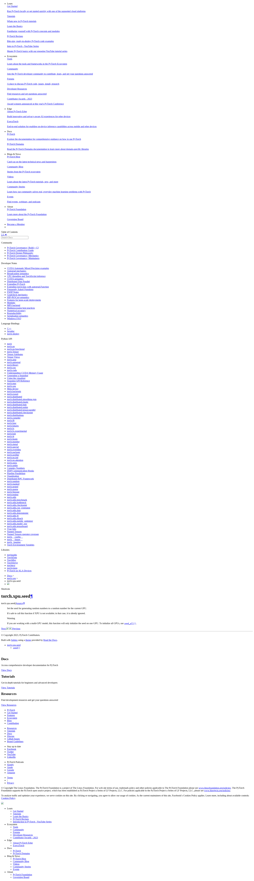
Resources (12, 728)
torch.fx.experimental (17, 431)
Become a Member (16, 224)
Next (3, 628)
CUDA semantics (15, 279)
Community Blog (21, 861)
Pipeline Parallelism (16, 473)
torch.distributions (15, 415)
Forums (16, 832)
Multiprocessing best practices (21, 308)
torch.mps (11, 383)
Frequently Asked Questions (20, 289)
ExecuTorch (18, 845)
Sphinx (14, 640)
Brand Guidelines (15, 741)
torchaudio (12, 555)
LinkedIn (11, 757)
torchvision (12, 568)
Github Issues (13, 739)
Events (16, 869)
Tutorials (11, 731)
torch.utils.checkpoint (17, 505)
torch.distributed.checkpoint (20, 412)
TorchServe (12, 563)
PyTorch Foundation (22, 874)
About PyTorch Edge (23, 843)
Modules (11, 302)
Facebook (11, 749)
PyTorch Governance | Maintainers (23, 258)
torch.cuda (12, 370)
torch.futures (13, 426)
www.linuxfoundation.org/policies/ (215, 788)
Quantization (13, 476)
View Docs (6, 670)
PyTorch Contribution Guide (20, 250)
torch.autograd (13, 362)
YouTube (11, 754)
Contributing (13, 723)
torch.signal (12, 444)
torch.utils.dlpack (15, 518)
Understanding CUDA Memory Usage (25, 373)
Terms (10, 777)
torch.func (11, 423)
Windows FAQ (14, 318)
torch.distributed (14, 396)
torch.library (12, 365)
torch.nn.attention (15, 460)
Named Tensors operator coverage (23, 534)
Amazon (11, 772)
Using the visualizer (16, 378)
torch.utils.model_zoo (17, 523)
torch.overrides (14, 449)
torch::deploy (13, 334)
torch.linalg (12, 439)
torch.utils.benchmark (17, 500)
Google (10, 770)
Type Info (11, 529)
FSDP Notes (13, 292)
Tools (15, 827)
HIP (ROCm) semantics (18, 297)
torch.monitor (13, 441)
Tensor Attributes (15, 354)
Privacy (10, 783)
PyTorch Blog (19, 858)
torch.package (13, 452)
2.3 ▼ (4, 234)
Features (11, 715)
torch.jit (10, 436)
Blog (9, 720)
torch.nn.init (12, 457)
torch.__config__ (15, 537)
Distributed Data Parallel (18, 281)
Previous (16, 628)
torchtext (11, 565)
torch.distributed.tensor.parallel (21, 410)
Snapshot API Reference (18, 381)
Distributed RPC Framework (20, 478)
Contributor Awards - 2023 (25, 837)
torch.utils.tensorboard (17, 526)
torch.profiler (13, 455)
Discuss (10, 736)
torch (9, 344)
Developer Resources (23, 835)
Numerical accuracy (16, 310)
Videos (16, 864)
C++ (9, 328)
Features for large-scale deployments (24, 300)
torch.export (12, 394)
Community (18, 829)
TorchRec (11, 560)
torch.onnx (12, 463)
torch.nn (11, 346)
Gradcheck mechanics (17, 294)
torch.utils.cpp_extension (18, 508)
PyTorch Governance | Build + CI (23, 247)
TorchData (12, 557)
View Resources (8, 705)
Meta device (12, 389)
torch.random (13, 481)
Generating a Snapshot (17, 375)
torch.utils (11, 497)
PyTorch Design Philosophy (20, 253)
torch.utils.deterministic (18, 513)
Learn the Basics (20, 816)
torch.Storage (13, 492)
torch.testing (12, 494)
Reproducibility (14, 313)
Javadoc (11, 331)
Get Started (12, 712)
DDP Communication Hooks (20, 471)
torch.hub (11, 433)
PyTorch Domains (21, 853)
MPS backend (13, 305)
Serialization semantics (17, 316)
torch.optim (12, 465)
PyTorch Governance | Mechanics (23, 255)
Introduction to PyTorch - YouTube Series (32, 821)
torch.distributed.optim (17, 407)
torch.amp (11, 359)
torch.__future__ (14, 539)
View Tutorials (8, 687)
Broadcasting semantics (18, 273)
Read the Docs (50, 640)
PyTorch (11, 710)
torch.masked (13, 484)
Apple (10, 767)
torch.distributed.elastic (17, 402)
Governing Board (21, 877)
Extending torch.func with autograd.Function (28, 287)
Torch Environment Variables (20, 545)
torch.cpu (11, 367)
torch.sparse (12, 489)
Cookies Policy (8, 798)
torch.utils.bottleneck (16, 502)
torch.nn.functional (16, 349)
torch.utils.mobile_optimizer (20, 521)
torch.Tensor (13, 351)
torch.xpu (11, 386)
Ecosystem (12, 718)
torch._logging (14, 542)
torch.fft (10, 420)
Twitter (10, 752)
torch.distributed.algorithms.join (21, 399)
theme (28, 640)
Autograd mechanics (16, 271)
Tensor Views (13, 357)
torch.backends (14, 391)
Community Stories (22, 866)
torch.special (13, 447)
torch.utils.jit (13, 515)
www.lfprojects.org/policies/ (217, 790)
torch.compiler (13, 418)
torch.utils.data (14, 510)
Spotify (10, 764)
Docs (9, 575)
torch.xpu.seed (14, 645)
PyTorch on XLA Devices (19, 570)
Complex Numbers (16, 468)
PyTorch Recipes (21, 819)
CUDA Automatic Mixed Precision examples (28, 268)
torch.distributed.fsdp (17, 404)
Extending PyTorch (16, 284)
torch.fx (10, 428)
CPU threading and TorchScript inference (26, 276)
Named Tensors (14, 531)
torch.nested (12, 486)
